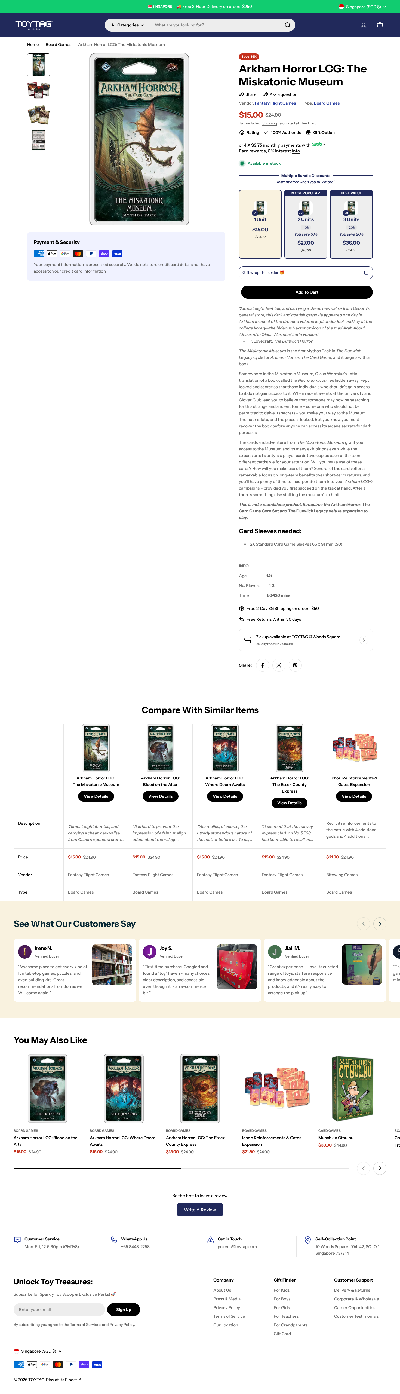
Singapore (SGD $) (363, 6)
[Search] (287, 25)
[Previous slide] (363, 923)
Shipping (269, 123)
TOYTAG (36, 1379)
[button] (260, 224)
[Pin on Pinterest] (295, 665)
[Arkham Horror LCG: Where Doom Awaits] (124, 1088)
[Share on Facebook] (262, 665)
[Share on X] (278, 665)
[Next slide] (379, 923)
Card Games (329, 1131)
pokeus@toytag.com (237, 1246)
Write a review (200, 1209)
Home (33, 44)
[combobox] (200, 25)
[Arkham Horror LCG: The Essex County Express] (200, 1088)
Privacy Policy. (122, 1324)
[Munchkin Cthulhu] (352, 1088)
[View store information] (363, 640)
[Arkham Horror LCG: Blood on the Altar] (48, 1088)
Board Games (58, 44)
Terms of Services (85, 1324)
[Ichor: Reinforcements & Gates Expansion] (276, 1088)
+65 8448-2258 (135, 1246)
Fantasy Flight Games (275, 103)
